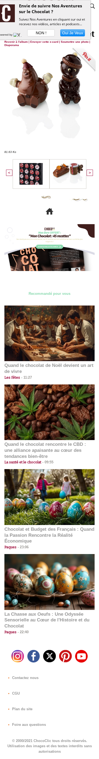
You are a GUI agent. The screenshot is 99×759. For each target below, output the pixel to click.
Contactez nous (24, 678)
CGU (15, 693)
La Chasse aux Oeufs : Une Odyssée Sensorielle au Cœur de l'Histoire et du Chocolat (46, 620)
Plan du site (21, 709)
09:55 (47, 462)
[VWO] (18, 34)
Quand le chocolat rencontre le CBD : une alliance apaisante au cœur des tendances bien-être (45, 450)
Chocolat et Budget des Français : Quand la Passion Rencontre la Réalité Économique (49, 535)
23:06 (22, 547)
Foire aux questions (28, 725)
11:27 (26, 377)
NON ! (41, 33)
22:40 (22, 632)
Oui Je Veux (72, 33)
